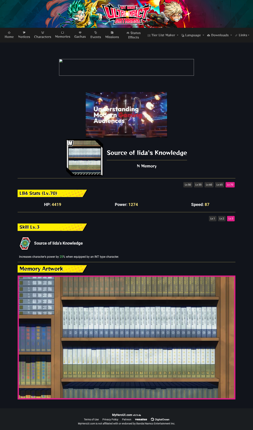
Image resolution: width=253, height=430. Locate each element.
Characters (42, 36)
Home (9, 36)
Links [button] (242, 35)
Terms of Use (91, 419)
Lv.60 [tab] (209, 184)
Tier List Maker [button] (163, 35)
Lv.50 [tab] (188, 184)
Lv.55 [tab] (198, 184)
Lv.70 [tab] (230, 184)
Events (95, 37)
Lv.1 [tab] (212, 218)
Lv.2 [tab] (221, 218)
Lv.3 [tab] (231, 218)
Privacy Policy (110, 419)
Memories (62, 36)
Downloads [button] (220, 35)
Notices (24, 36)
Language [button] (193, 35)
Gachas (80, 36)
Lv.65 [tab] (220, 184)
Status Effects (134, 35)
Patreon (126, 419)
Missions (112, 37)
